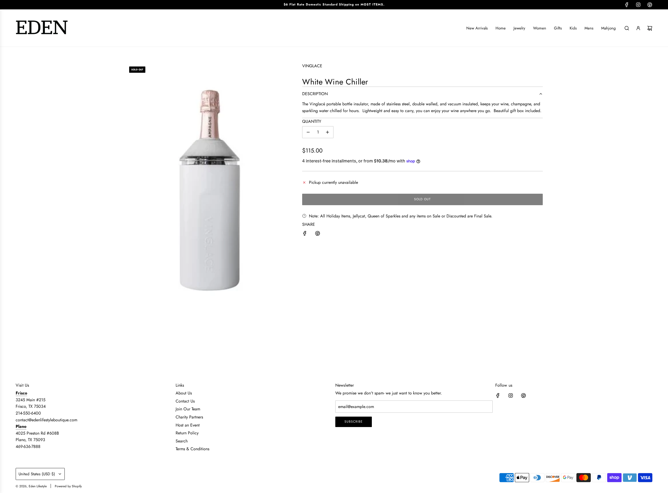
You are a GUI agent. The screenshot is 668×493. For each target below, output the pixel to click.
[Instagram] (638, 4)
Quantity (311, 121)
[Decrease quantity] (308, 132)
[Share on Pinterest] (317, 234)
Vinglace (312, 66)
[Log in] (638, 28)
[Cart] (649, 28)
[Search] (627, 28)
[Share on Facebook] (305, 234)
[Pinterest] (649, 4)
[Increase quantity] (327, 132)
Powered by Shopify (68, 486)
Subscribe (353, 421)
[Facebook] (627, 4)
